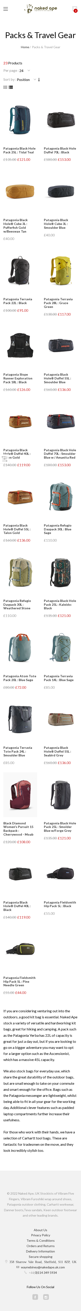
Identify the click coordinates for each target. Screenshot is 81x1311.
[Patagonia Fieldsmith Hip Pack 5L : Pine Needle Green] (20, 949)
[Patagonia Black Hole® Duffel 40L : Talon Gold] (20, 421)
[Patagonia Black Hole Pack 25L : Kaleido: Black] (61, 572)
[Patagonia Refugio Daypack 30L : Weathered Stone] (20, 572)
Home (25, 47)
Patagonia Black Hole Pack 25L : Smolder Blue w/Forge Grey (60, 827)
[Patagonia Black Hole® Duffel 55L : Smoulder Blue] (61, 346)
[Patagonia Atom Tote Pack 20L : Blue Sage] (20, 647)
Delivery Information (40, 1251)
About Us (40, 1230)
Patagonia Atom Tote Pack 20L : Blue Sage (19, 678)
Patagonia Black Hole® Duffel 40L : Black (17, 906)
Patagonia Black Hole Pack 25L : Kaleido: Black (60, 604)
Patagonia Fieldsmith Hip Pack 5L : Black (60, 904)
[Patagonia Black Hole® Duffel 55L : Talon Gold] (20, 497)
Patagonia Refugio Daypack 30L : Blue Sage (58, 529)
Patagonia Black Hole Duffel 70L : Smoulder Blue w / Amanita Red (60, 454)
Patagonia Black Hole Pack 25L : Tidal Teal (19, 150)
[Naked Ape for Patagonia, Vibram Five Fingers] (40, 9)
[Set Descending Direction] (39, 79)
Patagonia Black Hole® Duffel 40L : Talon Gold (17, 454)
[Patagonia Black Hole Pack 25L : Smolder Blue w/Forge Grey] (61, 794)
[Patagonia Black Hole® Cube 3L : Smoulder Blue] (61, 191)
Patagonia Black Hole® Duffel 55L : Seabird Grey (57, 751)
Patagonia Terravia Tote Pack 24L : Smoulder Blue (17, 751)
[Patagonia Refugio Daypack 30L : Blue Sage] (61, 497)
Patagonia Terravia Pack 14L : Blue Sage (59, 678)
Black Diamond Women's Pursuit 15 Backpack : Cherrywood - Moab (18, 828)
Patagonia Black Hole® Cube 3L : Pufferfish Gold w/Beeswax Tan (15, 225)
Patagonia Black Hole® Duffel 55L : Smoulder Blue (57, 378)
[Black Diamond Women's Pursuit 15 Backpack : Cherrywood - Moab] (20, 794)
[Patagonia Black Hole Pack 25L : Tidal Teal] (20, 120)
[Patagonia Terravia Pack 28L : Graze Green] (61, 270)
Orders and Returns (41, 1246)
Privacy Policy (40, 1235)
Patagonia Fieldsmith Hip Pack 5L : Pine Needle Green (19, 981)
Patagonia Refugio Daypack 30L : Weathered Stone (17, 604)
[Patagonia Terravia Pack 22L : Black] (20, 270)
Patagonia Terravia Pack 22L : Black (17, 301)
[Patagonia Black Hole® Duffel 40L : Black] (20, 873)
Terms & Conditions (41, 1240)
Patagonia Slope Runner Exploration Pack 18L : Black (17, 378)
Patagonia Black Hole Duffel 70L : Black (60, 150)
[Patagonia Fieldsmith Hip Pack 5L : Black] (61, 873)
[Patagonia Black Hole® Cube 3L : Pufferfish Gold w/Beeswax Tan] (20, 191)
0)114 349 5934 (46, 1272)
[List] (11, 87)
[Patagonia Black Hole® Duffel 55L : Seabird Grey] (61, 719)
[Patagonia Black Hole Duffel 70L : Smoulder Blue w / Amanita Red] (61, 421)
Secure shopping (40, 1257)
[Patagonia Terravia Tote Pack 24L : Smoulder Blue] (20, 719)
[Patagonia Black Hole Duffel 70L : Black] (61, 120)
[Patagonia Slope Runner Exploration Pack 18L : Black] (20, 346)
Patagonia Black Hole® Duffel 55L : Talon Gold (17, 529)
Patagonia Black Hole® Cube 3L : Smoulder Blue (56, 223)
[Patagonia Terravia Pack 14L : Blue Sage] (61, 647)
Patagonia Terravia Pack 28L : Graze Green (58, 303)
